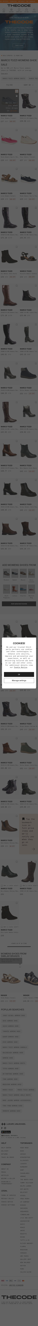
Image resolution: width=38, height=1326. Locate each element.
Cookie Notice (20, 667)
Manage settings (19, 680)
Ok (19, 674)
